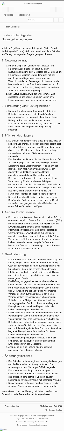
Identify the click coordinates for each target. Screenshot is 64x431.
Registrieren (24, 15)
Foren (12, 10)
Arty (25, 419)
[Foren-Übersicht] (32, 4)
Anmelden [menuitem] (53, 10)
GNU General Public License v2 (39, 220)
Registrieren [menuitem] (60, 10)
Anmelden (8, 15)
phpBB (23, 416)
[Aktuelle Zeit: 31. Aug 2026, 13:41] (56, 27)
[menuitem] (60, 27)
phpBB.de (44, 422)
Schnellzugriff (6, 10)
